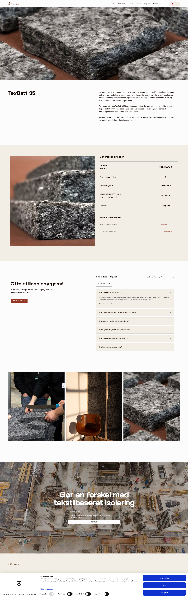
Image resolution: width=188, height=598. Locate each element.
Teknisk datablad (112, 224)
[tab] (104, 283)
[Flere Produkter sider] (124, 3)
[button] (19, 301)
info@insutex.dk (125, 120)
